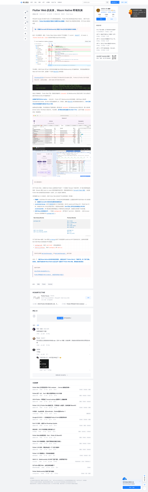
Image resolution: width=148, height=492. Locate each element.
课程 (39, 2)
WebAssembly (88, 461)
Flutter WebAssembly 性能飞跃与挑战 (43, 471)
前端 (89, 389)
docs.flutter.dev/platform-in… (42, 271)
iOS (89, 455)
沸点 (35, 2)
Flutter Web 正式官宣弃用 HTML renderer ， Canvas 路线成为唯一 (51, 387)
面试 (89, 473)
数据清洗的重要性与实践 (48, 482)
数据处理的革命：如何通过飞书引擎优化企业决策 (40, 483)
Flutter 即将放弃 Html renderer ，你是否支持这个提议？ (49, 274)
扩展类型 (51, 204)
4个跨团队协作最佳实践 (35, 480)
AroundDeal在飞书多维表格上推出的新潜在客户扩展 (65, 482)
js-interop (52, 239)
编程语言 (88, 413)
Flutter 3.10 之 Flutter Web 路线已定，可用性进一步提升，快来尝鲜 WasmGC (54, 405)
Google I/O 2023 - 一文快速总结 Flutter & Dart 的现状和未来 (50, 417)
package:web (50, 213)
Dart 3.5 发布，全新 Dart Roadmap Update (45, 423)
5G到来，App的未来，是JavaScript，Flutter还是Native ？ (49, 411)
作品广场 (53, 2)
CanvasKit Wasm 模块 (79, 190)
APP (43, 2)
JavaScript (84, 431)
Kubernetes (77, 461)
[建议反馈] (144, 484)
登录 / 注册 (60, 318)
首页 (31, 2)
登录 (124, 2)
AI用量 (48, 2)
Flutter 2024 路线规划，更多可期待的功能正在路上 (47, 441)
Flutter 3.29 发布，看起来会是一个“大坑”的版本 (46, 447)
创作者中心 (114, 2)
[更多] (144, 488)
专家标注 (60, 2)
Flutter (81, 389)
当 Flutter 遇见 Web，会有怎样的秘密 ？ (44, 465)
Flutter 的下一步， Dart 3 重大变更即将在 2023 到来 (47, 393)
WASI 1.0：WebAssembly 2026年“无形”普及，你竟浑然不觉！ (50, 459)
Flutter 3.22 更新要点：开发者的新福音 (43, 453)
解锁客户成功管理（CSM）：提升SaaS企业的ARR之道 (52, 480)
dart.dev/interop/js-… (47, 253)
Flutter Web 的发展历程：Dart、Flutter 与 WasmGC (47, 435)
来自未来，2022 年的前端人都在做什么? (44, 429)
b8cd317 (77, 35)
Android (85, 389)
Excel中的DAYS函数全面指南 (71, 483)
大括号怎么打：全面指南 (81, 480)
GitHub (88, 431)
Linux (83, 461)
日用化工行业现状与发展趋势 (36, 482)
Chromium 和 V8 (38, 77)
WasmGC (56, 71)
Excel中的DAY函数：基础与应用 (58, 483)
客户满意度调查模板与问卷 (70, 480)
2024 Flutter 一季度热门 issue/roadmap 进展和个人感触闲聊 (50, 399)
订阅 (88, 297)
